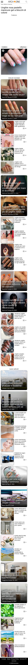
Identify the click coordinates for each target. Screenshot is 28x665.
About (8, 659)
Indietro (4, 47)
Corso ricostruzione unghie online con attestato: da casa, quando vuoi (20, 137)
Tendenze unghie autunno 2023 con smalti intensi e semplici (19, 343)
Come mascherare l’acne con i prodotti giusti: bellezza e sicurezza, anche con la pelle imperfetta (20, 443)
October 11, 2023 (12, 289)
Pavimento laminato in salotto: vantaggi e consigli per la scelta (20, 428)
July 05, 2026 (10, 388)
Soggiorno (5, 580)
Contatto (4, 659)
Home (2, 4)
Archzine (14, 661)
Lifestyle (4, 388)
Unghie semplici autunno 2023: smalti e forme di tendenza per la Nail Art (19, 357)
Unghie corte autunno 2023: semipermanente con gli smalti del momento (19, 261)
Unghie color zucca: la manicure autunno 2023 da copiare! (14, 284)
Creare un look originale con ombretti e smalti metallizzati (14, 500)
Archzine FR (23, 659)
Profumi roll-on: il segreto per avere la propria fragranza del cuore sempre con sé (12, 403)
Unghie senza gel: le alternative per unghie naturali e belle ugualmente (19, 124)
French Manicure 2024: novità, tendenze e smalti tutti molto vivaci (13, 92)
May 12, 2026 (10, 409)
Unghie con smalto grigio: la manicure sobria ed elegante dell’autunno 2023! (20, 329)
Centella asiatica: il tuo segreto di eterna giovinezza (20, 606)
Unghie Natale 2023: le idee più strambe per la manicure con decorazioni (19, 152)
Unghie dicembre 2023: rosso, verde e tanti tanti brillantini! (20, 220)
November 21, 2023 (13, 214)
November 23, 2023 (13, 193)
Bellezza (6, 4)
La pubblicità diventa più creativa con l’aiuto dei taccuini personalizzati (13, 595)
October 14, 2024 (11, 601)
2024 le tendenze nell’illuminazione (19, 645)
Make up (4, 484)
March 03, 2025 (10, 505)
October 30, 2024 (12, 580)
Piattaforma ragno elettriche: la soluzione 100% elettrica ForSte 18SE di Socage (19, 456)
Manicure (10, 4)
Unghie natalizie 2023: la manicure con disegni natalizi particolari (20, 233)
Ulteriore (23, 47)
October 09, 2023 (12, 310)
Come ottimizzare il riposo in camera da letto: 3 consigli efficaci (20, 511)
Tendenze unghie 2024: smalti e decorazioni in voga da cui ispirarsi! (14, 113)
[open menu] (2, 1)
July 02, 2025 (10, 484)
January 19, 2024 (12, 97)
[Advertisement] (14, 30)
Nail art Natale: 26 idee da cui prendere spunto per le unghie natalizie (13, 209)
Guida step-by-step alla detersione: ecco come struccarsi (20, 538)
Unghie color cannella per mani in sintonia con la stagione (19, 247)
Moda (3, 505)
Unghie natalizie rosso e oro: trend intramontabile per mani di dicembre (14, 187)
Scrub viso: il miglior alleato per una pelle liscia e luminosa (12, 479)
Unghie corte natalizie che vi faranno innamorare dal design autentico (20, 165)
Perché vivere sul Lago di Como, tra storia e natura (19, 633)
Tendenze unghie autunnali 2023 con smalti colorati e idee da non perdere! (20, 317)
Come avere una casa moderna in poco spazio (19, 523)
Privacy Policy (15, 659)
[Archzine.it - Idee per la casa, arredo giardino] (14, 2)
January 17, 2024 (12, 118)
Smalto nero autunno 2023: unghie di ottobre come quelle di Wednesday (13, 304)
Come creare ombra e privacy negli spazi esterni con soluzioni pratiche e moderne (13, 382)
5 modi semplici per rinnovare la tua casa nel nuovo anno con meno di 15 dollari (20, 416)
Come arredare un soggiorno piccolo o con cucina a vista (14, 575)
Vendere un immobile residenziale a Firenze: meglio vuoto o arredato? (19, 552)
